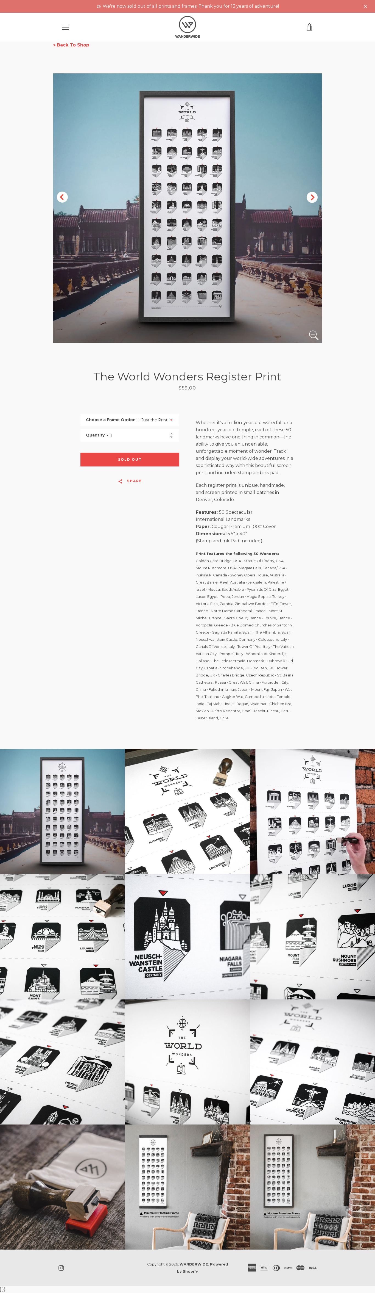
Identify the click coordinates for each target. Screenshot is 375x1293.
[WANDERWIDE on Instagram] (61, 1267)
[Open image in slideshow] (187, 208)
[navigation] (65, 27)
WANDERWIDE (194, 1264)
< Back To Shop (71, 45)
